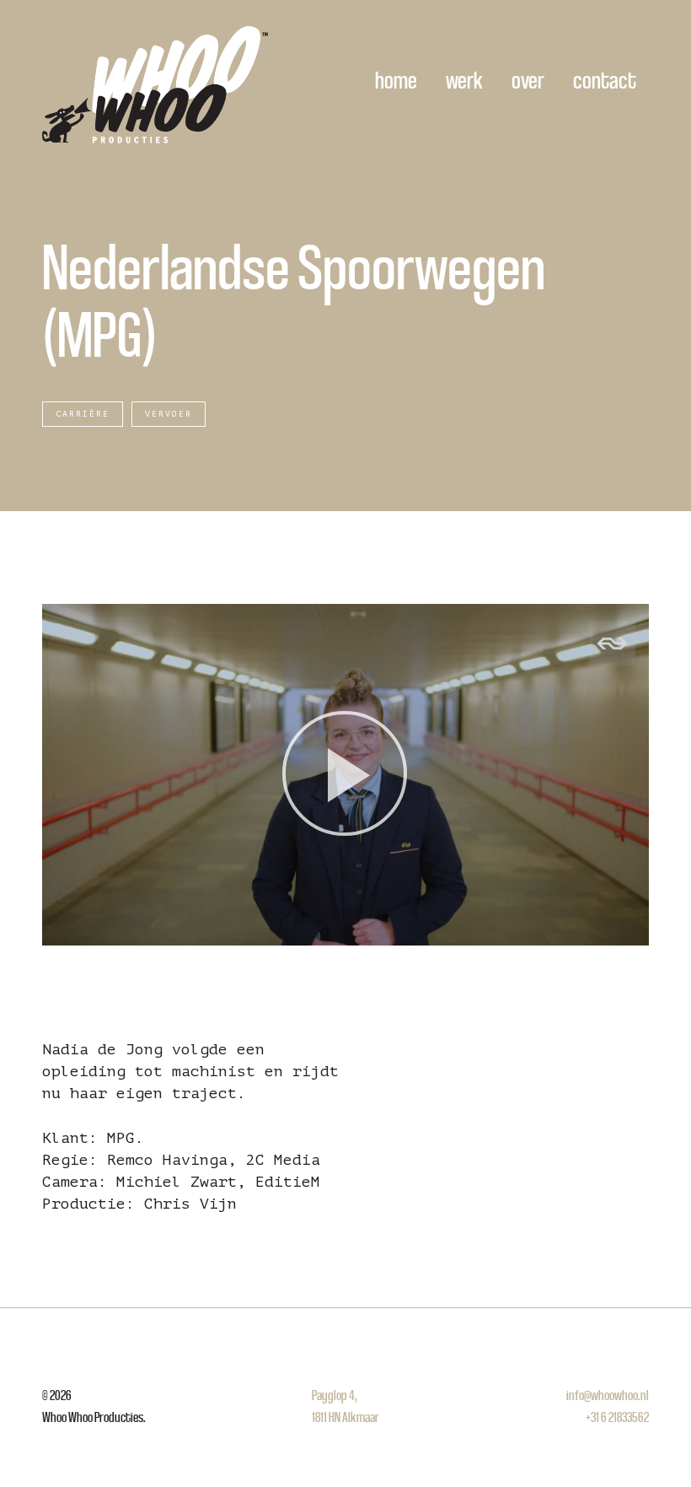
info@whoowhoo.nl (607, 1395)
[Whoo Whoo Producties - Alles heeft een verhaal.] (155, 84)
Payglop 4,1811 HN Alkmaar (345, 1406)
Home (396, 79)
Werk (464, 79)
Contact (604, 79)
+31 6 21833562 (617, 1417)
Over (528, 79)
